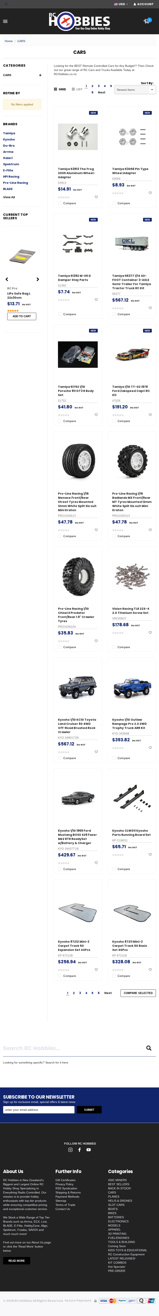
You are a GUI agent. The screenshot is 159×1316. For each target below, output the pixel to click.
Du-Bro (9, 146)
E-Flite (8, 170)
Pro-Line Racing (15, 183)
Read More (16, 1260)
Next (101, 92)
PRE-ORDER (116, 1270)
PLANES (113, 1196)
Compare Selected (138, 993)
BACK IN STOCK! (119, 1188)
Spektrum (11, 164)
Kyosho (9, 139)
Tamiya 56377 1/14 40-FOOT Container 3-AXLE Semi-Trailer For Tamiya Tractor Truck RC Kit (131, 282)
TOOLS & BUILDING (121, 1242)
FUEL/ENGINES (118, 1237)
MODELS (114, 1225)
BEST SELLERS (118, 1184)
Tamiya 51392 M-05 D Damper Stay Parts (74, 278)
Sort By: (147, 83)
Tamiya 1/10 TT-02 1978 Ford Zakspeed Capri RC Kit (131, 391)
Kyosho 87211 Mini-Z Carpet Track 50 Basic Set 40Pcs (129, 946)
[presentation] (6, 279)
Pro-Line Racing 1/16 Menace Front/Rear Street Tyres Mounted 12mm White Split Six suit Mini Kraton (77, 502)
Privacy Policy (64, 1184)
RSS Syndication (66, 1188)
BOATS (113, 1209)
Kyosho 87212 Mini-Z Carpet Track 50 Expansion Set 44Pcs (74, 946)
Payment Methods (67, 1196)
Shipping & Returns (68, 1192)
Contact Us (62, 1209)
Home (9, 41)
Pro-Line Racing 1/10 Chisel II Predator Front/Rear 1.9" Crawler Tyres (76, 615)
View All (9, 197)
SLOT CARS (116, 1204)
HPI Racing (11, 177)
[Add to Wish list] (96, 197)
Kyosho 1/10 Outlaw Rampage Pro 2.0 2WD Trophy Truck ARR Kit (129, 724)
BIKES (112, 1213)
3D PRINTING (117, 1233)
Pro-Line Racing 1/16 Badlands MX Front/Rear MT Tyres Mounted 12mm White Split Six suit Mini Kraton (132, 502)
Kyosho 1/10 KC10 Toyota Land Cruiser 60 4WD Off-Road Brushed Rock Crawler (77, 726)
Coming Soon (117, 1246)
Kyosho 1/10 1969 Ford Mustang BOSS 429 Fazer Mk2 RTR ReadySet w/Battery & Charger (77, 837)
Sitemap (60, 1200)
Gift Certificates (65, 1180)
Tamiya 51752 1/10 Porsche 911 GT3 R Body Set (76, 391)
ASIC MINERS (117, 1180)
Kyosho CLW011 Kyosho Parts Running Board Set (131, 833)
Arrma (8, 152)
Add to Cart (22, 316)
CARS (21, 41)
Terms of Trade (65, 1204)
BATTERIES (116, 1217)
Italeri (8, 158)
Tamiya (9, 133)
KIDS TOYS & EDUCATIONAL (127, 1250)
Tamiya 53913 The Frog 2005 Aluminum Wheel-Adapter (76, 173)
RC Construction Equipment (126, 1254)
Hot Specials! (116, 1266)
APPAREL (114, 1229)
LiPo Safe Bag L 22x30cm (18, 295)
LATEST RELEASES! (121, 1258)
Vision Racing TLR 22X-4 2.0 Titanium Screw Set (130, 611)
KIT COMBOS (117, 1262)
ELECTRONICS (118, 1221)
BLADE (8, 189)
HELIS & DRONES (120, 1200)
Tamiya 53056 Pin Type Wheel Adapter (130, 171)
